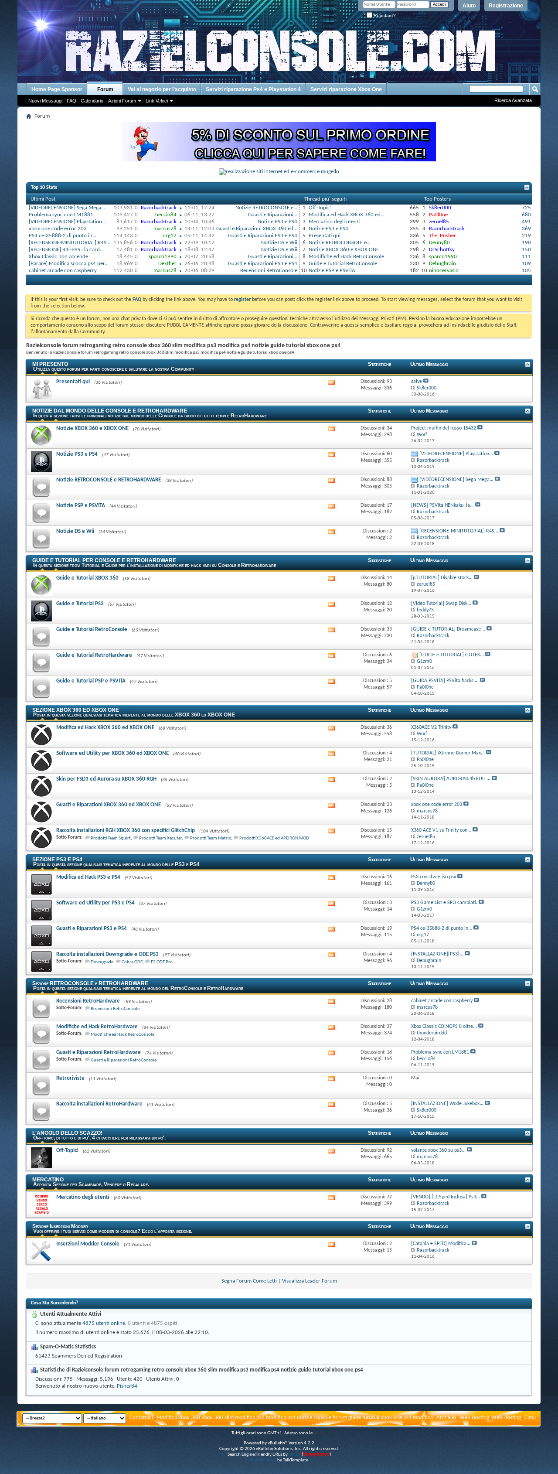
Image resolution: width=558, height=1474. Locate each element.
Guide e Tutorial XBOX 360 (87, 578)
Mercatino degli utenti (334, 222)
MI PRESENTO (50, 364)
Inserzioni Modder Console (87, 1244)
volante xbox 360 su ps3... (438, 1150)
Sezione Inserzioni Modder (60, 1226)
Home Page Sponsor (56, 89)
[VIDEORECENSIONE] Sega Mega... (67, 208)
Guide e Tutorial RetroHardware (94, 655)
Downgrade (102, 962)
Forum (105, 89)
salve (416, 381)
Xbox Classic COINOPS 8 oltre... (444, 1026)
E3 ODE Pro (162, 962)
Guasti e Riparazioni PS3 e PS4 (262, 236)
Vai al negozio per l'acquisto (162, 89)
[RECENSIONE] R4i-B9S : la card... (66, 249)
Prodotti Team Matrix (210, 838)
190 (526, 243)
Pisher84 (127, 1386)
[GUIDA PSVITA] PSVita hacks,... (445, 680)
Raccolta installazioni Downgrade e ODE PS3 (107, 954)
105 (526, 270)
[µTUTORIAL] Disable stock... (442, 577)
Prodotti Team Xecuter (160, 838)
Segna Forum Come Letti (249, 1281)
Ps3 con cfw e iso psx (433, 877)
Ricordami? (384, 15)
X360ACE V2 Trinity (431, 727)
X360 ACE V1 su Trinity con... (441, 830)
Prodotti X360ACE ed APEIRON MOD (274, 838)
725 (526, 208)
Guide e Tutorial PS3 (80, 604)
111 (526, 256)
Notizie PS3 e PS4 (277, 222)
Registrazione (506, 6)
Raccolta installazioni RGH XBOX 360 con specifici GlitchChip (125, 830)
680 (526, 215)
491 (526, 222)
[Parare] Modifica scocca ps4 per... (69, 263)
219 (526, 236)
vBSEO (295, 1454)
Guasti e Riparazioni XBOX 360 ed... (256, 229)
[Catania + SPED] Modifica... (440, 1243)
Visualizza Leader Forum (309, 1281)
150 (526, 249)
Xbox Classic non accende (58, 256)
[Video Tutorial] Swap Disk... (441, 603)
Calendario (92, 100)
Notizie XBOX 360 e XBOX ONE (344, 249)
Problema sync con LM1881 (61, 215)
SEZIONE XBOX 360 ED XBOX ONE (75, 710)
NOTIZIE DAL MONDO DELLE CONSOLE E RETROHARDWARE (109, 411)
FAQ (71, 100)
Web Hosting (474, 1417)
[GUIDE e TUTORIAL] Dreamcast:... (448, 629)
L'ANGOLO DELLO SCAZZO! (67, 1133)
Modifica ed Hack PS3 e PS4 (88, 877)
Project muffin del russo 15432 (443, 428)
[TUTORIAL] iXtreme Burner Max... (448, 753)
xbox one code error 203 (58, 229)
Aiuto (469, 6)
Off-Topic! (320, 208)
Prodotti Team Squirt (111, 838)
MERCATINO (48, 1180)
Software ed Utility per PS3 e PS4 (95, 903)
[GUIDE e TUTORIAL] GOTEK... (451, 655)
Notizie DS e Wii (279, 243)
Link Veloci (157, 100)
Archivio (446, 1417)
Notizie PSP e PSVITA (332, 270)
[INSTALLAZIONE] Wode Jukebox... (447, 1103)
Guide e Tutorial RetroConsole (343, 263)
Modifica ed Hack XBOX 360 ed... (346, 215)
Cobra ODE (132, 962)
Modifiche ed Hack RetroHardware (97, 1027)
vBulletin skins (262, 1460)
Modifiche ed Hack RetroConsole (346, 256)
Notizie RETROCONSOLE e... (266, 208)
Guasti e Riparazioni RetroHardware (98, 1052)
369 (526, 229)
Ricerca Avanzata (513, 100)
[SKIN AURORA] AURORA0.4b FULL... (450, 778)
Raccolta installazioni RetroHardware (99, 1104)
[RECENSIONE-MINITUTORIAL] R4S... (69, 243)
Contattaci (141, 1417)
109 (526, 263)
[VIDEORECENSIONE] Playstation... (67, 222)
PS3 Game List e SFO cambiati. (444, 902)
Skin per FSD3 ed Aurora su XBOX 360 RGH (106, 779)
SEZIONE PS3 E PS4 (57, 859)
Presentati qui (324, 236)
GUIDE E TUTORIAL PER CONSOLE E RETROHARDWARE (104, 560)
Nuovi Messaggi (45, 100)
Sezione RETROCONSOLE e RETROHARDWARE (90, 983)
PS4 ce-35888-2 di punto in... (62, 236)
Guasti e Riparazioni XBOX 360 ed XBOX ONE (108, 805)
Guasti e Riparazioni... (272, 215)
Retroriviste (70, 1078)
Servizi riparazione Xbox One (346, 89)
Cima (530, 1417)
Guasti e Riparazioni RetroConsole (124, 1060)
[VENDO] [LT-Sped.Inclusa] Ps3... (445, 1197)
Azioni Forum (122, 100)
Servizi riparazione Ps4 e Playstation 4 (253, 89)
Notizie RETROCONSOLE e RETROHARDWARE (108, 480)
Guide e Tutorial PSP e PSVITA (91, 681)
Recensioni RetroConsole (268, 270)
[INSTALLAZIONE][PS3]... (437, 954)
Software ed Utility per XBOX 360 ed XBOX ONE (112, 753)
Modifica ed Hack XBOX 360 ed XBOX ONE (105, 727)
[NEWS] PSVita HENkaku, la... (442, 505)
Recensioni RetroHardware (88, 1001)
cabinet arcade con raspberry (63, 270)
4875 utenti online (103, 1323)
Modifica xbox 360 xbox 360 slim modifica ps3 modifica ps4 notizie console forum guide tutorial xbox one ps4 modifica (295, 1417)
